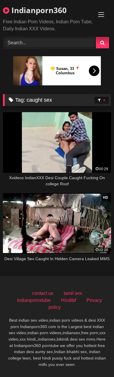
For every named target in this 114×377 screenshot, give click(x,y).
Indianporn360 (38, 10)
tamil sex (73, 293)
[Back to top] (95, 359)
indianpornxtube (34, 300)
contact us (42, 293)
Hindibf (68, 300)
